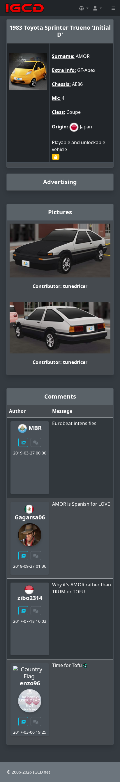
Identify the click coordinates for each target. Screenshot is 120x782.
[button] (84, 8)
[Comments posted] (36, 442)
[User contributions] (23, 442)
